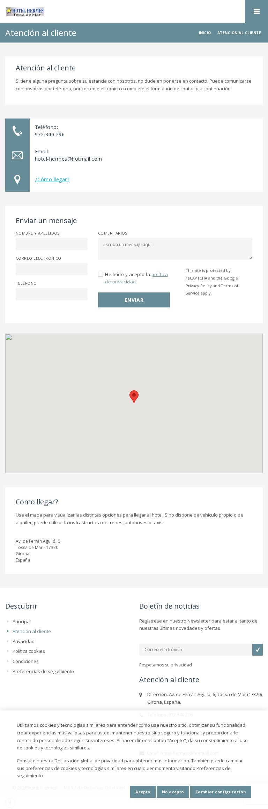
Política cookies (29, 651)
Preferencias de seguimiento (43, 671)
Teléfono (26, 283)
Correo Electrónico (38, 258)
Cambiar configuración (220, 791)
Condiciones (26, 661)
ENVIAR (134, 300)
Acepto (142, 791)
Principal (22, 621)
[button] (134, 397)
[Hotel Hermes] (134, 12)
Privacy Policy (199, 285)
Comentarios (112, 233)
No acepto (173, 791)
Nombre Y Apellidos (38, 233)
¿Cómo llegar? (52, 179)
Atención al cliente (32, 631)
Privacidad (24, 641)
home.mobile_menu (256, 11)
